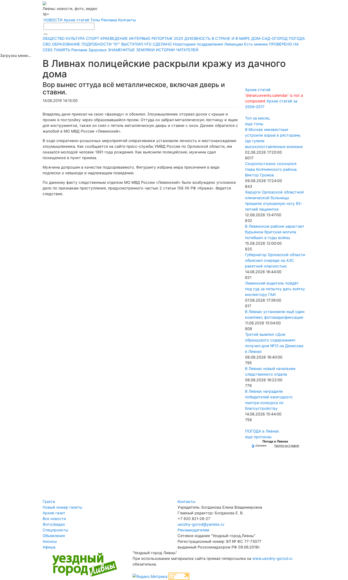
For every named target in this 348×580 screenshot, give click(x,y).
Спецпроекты (55, 530)
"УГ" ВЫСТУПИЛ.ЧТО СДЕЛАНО (142, 44)
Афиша (49, 547)
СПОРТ (92, 38)
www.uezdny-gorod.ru (272, 558)
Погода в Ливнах (275, 441)
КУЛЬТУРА (75, 38)
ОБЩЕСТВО (54, 38)
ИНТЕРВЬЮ (139, 38)
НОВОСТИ (53, 20)
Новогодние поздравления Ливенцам (208, 44)
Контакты (127, 20)
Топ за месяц (257, 118)
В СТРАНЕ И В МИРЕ (231, 38)
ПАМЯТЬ (62, 49)
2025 (178, 38)
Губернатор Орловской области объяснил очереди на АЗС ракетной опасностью (275, 260)
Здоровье (97, 49)
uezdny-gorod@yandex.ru (201, 524)
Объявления (54, 535)
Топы (95, 20)
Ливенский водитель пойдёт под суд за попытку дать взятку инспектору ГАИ (275, 289)
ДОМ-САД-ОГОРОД (269, 38)
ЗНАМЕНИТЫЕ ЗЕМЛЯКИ (131, 49)
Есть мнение (256, 44)
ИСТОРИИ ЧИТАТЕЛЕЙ (177, 49)
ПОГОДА (297, 38)
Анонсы (50, 541)
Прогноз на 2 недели (286, 445)
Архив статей (76, 20)
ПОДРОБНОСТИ (96, 44)
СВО (47, 44)
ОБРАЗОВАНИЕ (66, 44)
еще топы (254, 123)
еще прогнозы (258, 436)
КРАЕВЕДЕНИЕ (114, 38)
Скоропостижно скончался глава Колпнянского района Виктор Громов (271, 169)
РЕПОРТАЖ (162, 38)
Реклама (109, 20)
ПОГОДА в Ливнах (262, 431)
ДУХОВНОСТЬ (197, 38)
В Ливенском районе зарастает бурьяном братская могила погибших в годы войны (274, 232)
